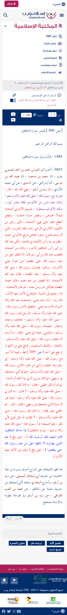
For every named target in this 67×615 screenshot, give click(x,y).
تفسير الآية (55, 543)
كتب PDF (51, 36)
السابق (17, 519)
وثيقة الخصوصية (56, 569)
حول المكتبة (50, 50)
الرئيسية (57, 83)
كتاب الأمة (50, 43)
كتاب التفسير (22, 83)
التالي (10, 519)
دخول (10, 3)
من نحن (11, 569)
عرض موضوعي (49, 65)
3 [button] (54, 114)
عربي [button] (57, 4)
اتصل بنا (23, 569)
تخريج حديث (55, 549)
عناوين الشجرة (17, 543)
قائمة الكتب (50, 58)
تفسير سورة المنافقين (55, 87)
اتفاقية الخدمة (37, 569)
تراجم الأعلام (49, 72)
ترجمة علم (36, 543)
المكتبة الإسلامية (36, 26)
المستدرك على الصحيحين (40, 83)
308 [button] (28, 115)
